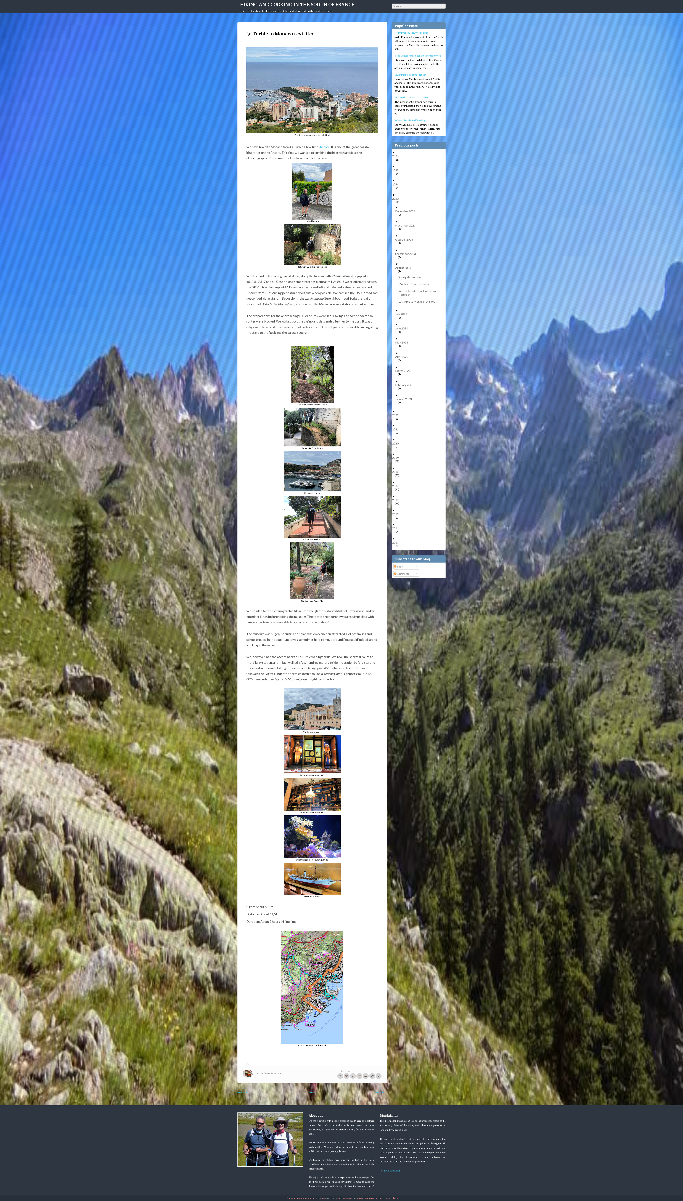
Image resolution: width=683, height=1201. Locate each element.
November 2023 (406, 225)
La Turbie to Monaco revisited (418, 301)
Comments (402, 573)
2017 (397, 486)
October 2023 (405, 239)
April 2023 (403, 356)
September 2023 (407, 253)
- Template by (338, 1198)
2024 (397, 184)
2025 (397, 170)
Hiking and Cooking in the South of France (297, 4)
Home (312, 1092)
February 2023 (405, 385)
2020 (397, 443)
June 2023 (403, 328)
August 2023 (404, 267)
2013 (397, 542)
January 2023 (405, 399)
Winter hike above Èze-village (411, 120)
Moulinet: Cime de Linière (415, 284)
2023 (397, 198)
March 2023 (404, 370)
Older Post (381, 1092)
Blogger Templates (365, 1198)
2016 (397, 500)
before (325, 147)
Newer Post (244, 1092)
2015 (397, 514)
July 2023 (402, 314)
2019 (397, 457)
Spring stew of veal (411, 277)
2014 (397, 528)
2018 (397, 471)
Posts (400, 566)
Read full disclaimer (390, 1170)
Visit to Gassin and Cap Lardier (412, 97)
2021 (397, 429)
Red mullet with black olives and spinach (419, 292)
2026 (397, 156)
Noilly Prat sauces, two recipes (411, 32)
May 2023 (403, 342)
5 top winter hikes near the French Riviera (418, 55)
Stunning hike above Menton (411, 74)
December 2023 (406, 211)
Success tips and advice (387, 1198)
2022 (397, 415)
